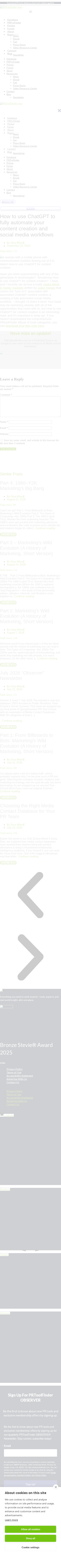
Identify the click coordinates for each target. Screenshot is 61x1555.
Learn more (11, 1519)
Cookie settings (30, 1547)
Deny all (30, 1538)
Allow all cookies (30, 1529)
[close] (55, 1487)
